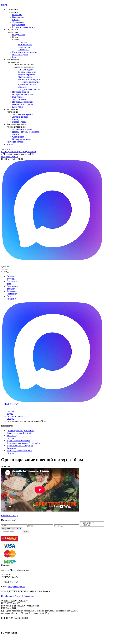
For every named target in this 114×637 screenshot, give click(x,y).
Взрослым (22, 87)
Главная (10, 411)
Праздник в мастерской (29, 89)
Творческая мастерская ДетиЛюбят (23, 443)
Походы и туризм (20, 92)
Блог (14, 57)
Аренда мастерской (27, 84)
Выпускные (17, 97)
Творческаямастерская (12, 292)
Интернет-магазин (15, 142)
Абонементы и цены (22, 129)
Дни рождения (19, 99)
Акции (15, 134)
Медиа (10, 413)
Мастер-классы (25, 77)
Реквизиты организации (23, 27)
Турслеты (11, 448)
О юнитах (22, 42)
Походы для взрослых (22, 102)
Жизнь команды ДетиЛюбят (20, 433)
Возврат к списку (9, 515)
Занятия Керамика (26, 74)
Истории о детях (20, 54)
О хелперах (23, 49)
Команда (16, 19)
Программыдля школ (12, 287)
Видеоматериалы (15, 416)
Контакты (11, 144)
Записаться (6, 149)
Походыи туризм (11, 277)
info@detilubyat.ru (9, 156)
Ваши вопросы (19, 17)
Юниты (10, 453)
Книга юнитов (25, 44)
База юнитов (24, 47)
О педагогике (18, 34)
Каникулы (17, 119)
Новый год (12, 435)
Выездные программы (22, 104)
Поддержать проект (21, 139)
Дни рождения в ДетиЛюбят (20, 430)
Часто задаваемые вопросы (19, 450)
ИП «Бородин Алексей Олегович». (17, 596)
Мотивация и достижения (24, 52)
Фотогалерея (18, 22)
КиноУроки (17, 107)
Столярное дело (25, 69)
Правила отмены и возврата (25, 132)
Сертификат (18, 137)
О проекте (17, 14)
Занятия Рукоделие (27, 72)
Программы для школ (22, 94)
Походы (10, 418)
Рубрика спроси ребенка (18, 440)
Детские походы (20, 117)
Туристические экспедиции (20, 445)
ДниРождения (11, 297)
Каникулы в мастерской (29, 79)
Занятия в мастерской (22, 114)
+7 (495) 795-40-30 (9, 151)
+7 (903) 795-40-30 (27, 151)
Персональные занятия (28, 82)
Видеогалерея (18, 24)
